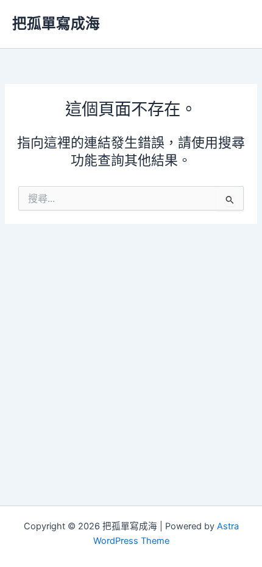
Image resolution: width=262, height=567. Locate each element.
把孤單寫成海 (56, 23)
